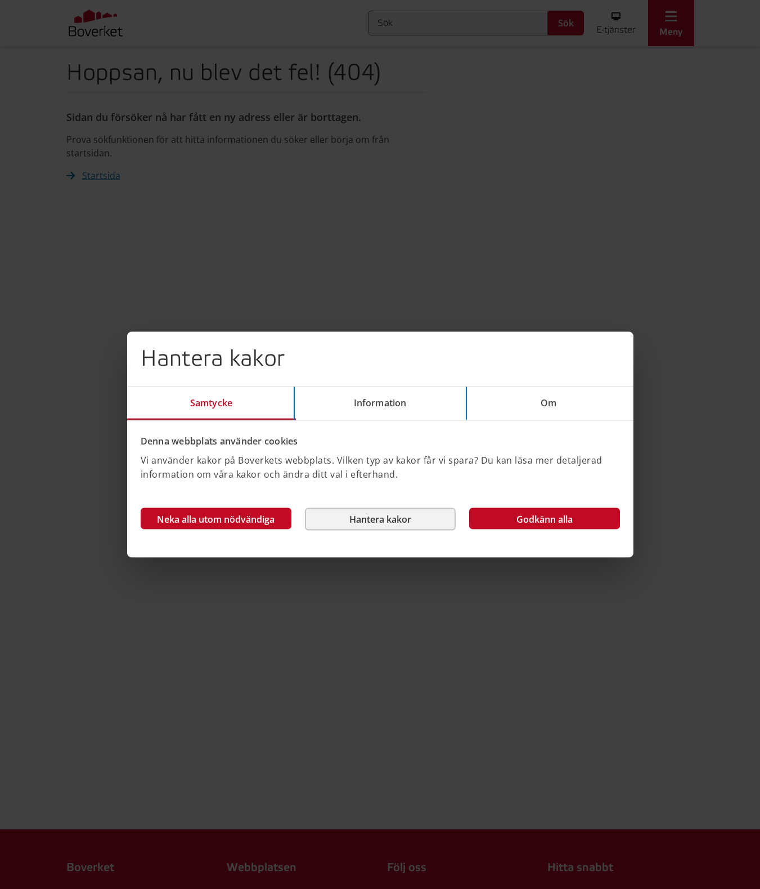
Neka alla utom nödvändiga (216, 519)
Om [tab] (548, 403)
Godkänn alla (544, 519)
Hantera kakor (380, 519)
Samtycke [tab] (211, 403)
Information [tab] (380, 403)
